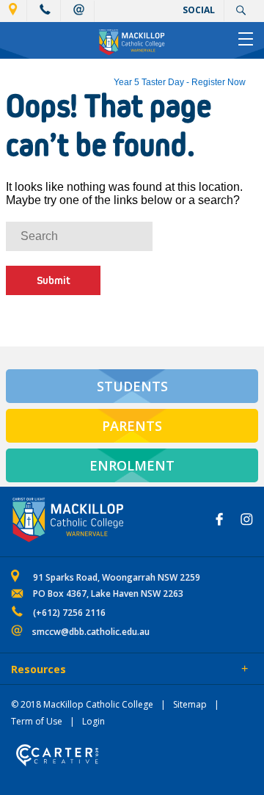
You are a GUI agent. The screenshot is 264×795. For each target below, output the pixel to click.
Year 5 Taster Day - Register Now (180, 82)
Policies (92, 670)
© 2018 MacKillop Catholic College (82, 704)
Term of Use (36, 721)
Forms (143, 670)
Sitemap (190, 704)
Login (93, 721)
